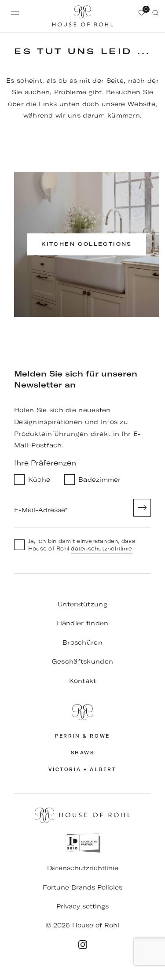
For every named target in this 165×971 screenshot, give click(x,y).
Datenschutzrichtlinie (82, 868)
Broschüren (82, 642)
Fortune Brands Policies (82, 887)
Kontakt (82, 681)
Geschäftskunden (82, 661)
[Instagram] (82, 944)
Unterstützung (82, 604)
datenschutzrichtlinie (101, 548)
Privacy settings (82, 906)
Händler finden (83, 623)
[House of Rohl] (82, 712)
